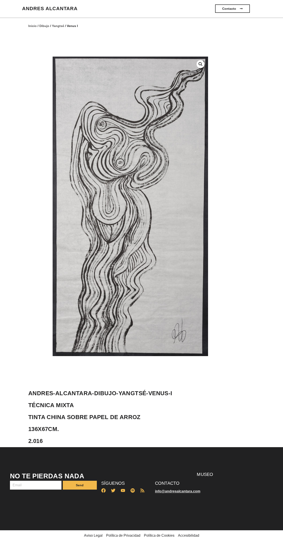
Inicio (32, 26)
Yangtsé (58, 26)
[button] (201, 64)
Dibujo (44, 26)
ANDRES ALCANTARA (50, 8)
